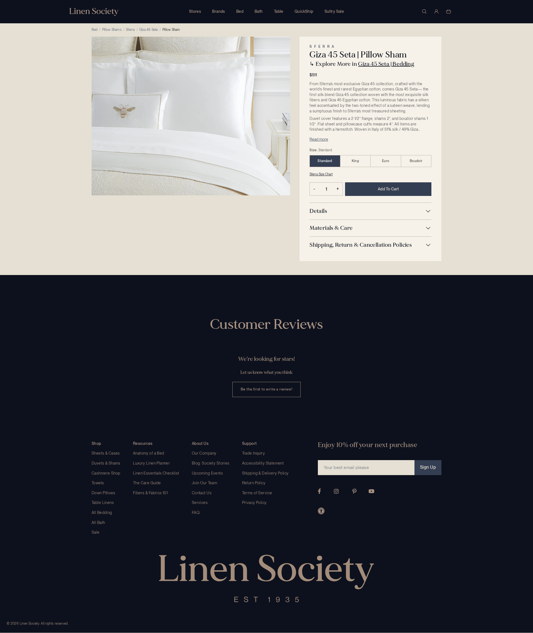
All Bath (98, 522)
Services (200, 502)
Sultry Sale (334, 11)
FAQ (196, 512)
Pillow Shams (112, 30)
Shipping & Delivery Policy (265, 473)
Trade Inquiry (253, 453)
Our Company (204, 453)
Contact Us (202, 493)
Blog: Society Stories (211, 463)
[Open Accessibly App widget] (321, 511)
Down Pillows (103, 493)
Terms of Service (257, 493)
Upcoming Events (207, 473)
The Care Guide (147, 483)
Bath (259, 11)
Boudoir (416, 161)
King (355, 161)
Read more (319, 139)
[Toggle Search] (424, 11)
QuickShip (304, 11)
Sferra (130, 30)
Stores (195, 11)
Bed (239, 11)
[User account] (436, 11)
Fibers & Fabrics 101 (150, 493)
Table (278, 11)
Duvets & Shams (106, 463)
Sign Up (428, 467)
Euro (385, 161)
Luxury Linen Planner (151, 463)
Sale (96, 532)
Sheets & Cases (106, 453)
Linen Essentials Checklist (156, 473)
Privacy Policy (254, 502)
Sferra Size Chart (321, 174)
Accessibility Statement (263, 463)
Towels (98, 483)
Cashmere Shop (106, 473)
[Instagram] (336, 491)
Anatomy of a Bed (148, 453)
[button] (370, 211)
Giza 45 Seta (148, 30)
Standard (325, 161)
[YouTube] (371, 491)
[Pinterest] (354, 491)
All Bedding (102, 512)
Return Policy (253, 483)
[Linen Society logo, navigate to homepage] (94, 12)
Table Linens (103, 502)
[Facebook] (319, 491)
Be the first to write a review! (267, 389)
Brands (218, 11)
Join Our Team (204, 483)
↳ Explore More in (362, 64)
